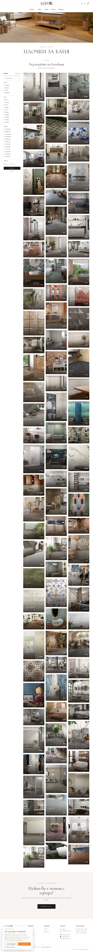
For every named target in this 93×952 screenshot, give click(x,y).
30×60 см (8, 139)
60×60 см (8, 131)
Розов (7, 119)
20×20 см (8, 141)
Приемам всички (25, 944)
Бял (6, 99)
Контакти (60, 9)
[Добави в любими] (42, 74)
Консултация (31, 934)
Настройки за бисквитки (46, 946)
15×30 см (8, 144)
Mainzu (7, 87)
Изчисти (12, 171)
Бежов (7, 102)
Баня (39, 9)
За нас (53, 9)
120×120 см (8, 134)
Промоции (30, 931)
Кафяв (7, 114)
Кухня (46, 9)
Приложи (12, 168)
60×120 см (8, 129)
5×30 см (8, 156)
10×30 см (8, 146)
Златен (7, 122)
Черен (7, 107)
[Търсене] (81, 3)
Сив (6, 104)
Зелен (7, 112)
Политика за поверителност (16, 940)
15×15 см (8, 149)
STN (6, 90)
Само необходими (11, 944)
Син (6, 109)
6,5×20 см (8, 154)
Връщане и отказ (36, 946)
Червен (7, 117)
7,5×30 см (8, 151)
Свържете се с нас (46, 906)
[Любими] (84, 3)
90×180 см (8, 136)
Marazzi (7, 85)
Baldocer (8, 92)
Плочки (32, 9)
